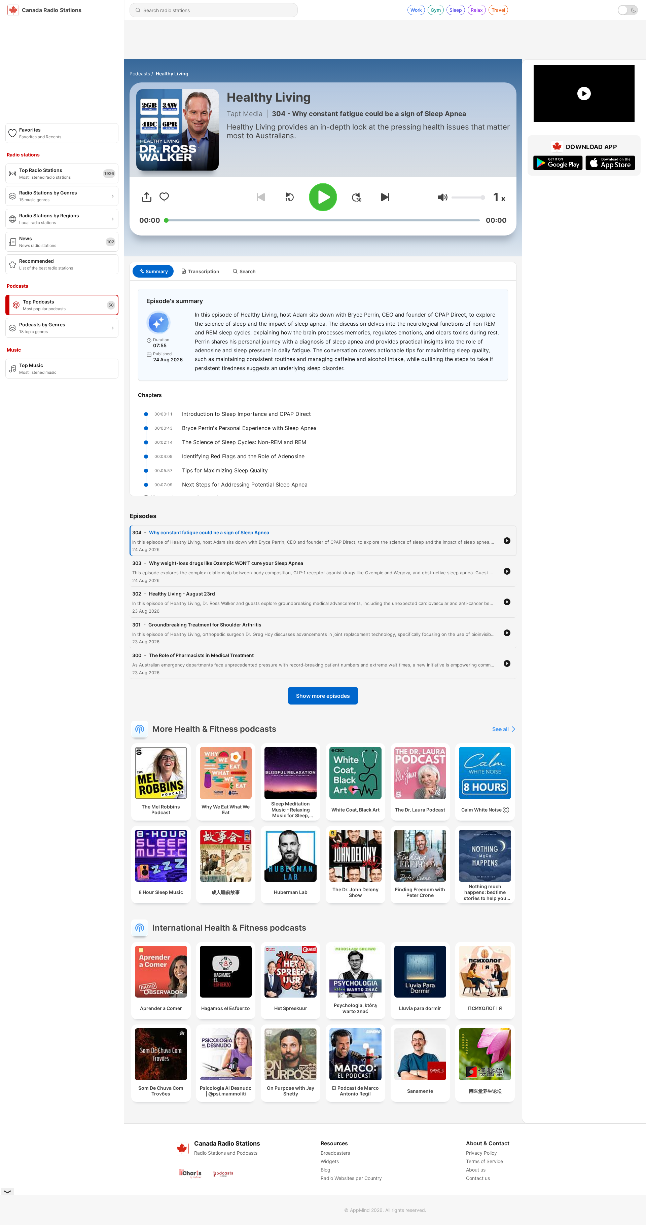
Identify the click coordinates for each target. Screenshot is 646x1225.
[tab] (153, 271)
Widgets (330, 1161)
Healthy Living (172, 73)
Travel (498, 10)
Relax (477, 10)
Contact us (478, 1178)
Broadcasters (335, 1153)
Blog (325, 1170)
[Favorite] (164, 197)
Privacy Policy (481, 1153)
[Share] (146, 197)
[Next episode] (383, 197)
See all (500, 729)
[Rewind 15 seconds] (289, 197)
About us (476, 1170)
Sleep (456, 10)
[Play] (323, 197)
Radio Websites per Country (351, 1178)
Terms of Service (484, 1161)
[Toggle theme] (628, 10)
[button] (442, 197)
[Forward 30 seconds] (356, 197)
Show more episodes (323, 695)
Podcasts (140, 73)
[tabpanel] (323, 388)
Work (416, 10)
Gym (436, 10)
